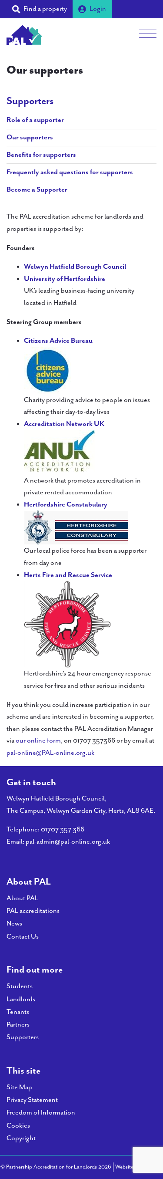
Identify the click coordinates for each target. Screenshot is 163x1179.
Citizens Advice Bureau (58, 341)
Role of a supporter (35, 120)
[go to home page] (24, 34)
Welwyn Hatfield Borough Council (75, 267)
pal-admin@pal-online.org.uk (68, 842)
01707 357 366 (62, 829)
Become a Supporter (37, 190)
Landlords (21, 999)
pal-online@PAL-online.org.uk (50, 753)
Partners (18, 1024)
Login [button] (98, 9)
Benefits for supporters (41, 155)
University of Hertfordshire (64, 279)
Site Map (19, 1087)
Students (20, 986)
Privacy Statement (32, 1100)
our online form (38, 740)
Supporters (30, 101)
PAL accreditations (33, 911)
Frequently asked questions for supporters (70, 172)
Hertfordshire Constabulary (65, 504)
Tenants (18, 1012)
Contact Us (23, 936)
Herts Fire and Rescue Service (68, 575)
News (14, 923)
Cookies (18, 1126)
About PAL (22, 898)
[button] (40, 9)
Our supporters (30, 137)
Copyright (21, 1138)
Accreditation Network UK (64, 424)
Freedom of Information (41, 1112)
